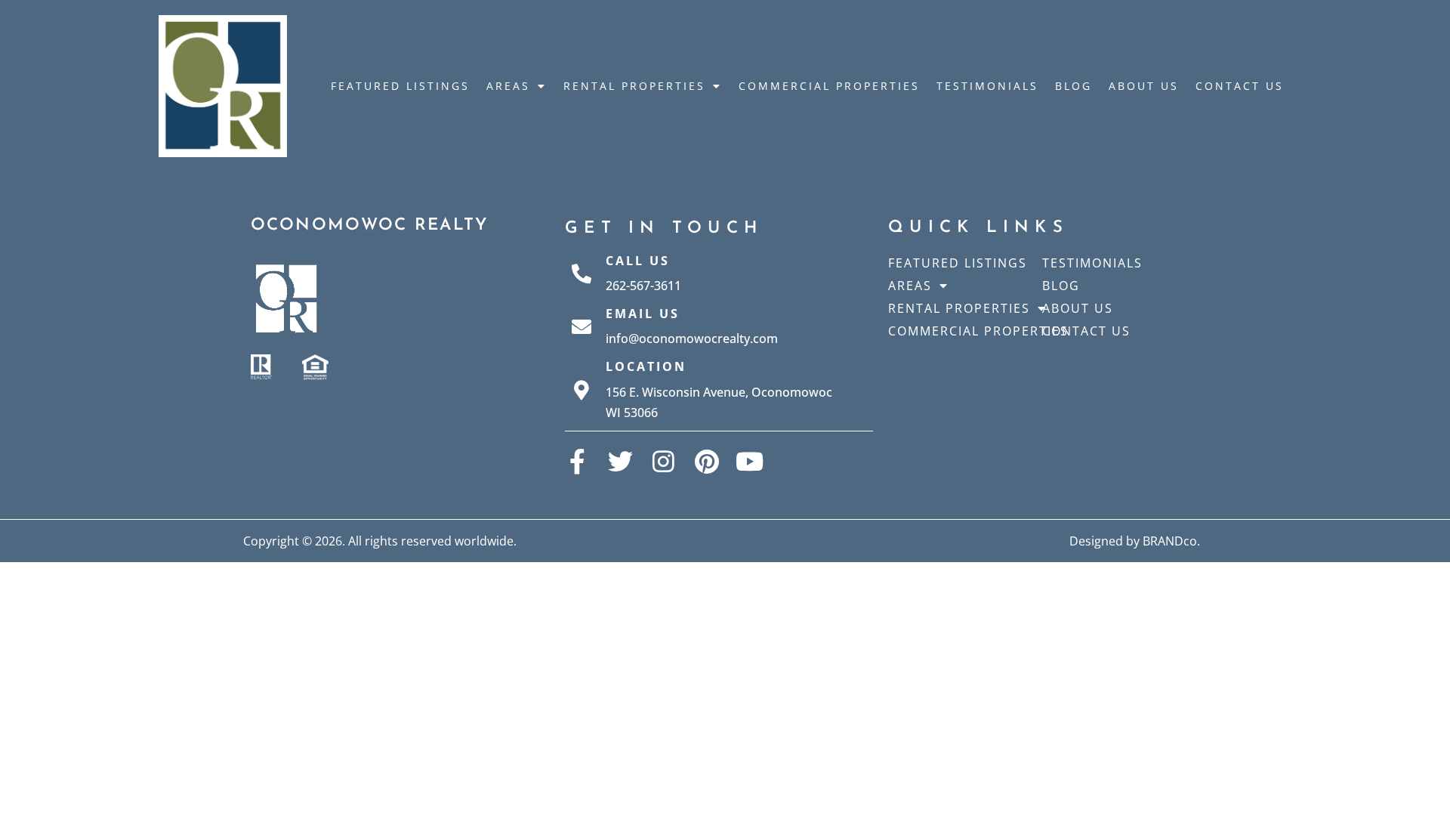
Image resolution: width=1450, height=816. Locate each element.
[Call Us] (581, 273)
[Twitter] (620, 461)
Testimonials (987, 86)
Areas (508, 86)
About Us (1144, 86)
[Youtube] (749, 461)
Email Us (643, 313)
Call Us (638, 260)
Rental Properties (634, 86)
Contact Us (1239, 86)
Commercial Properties (829, 86)
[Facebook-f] (577, 461)
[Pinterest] (706, 461)
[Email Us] (581, 326)
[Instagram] (663, 461)
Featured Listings (400, 86)
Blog (1073, 86)
